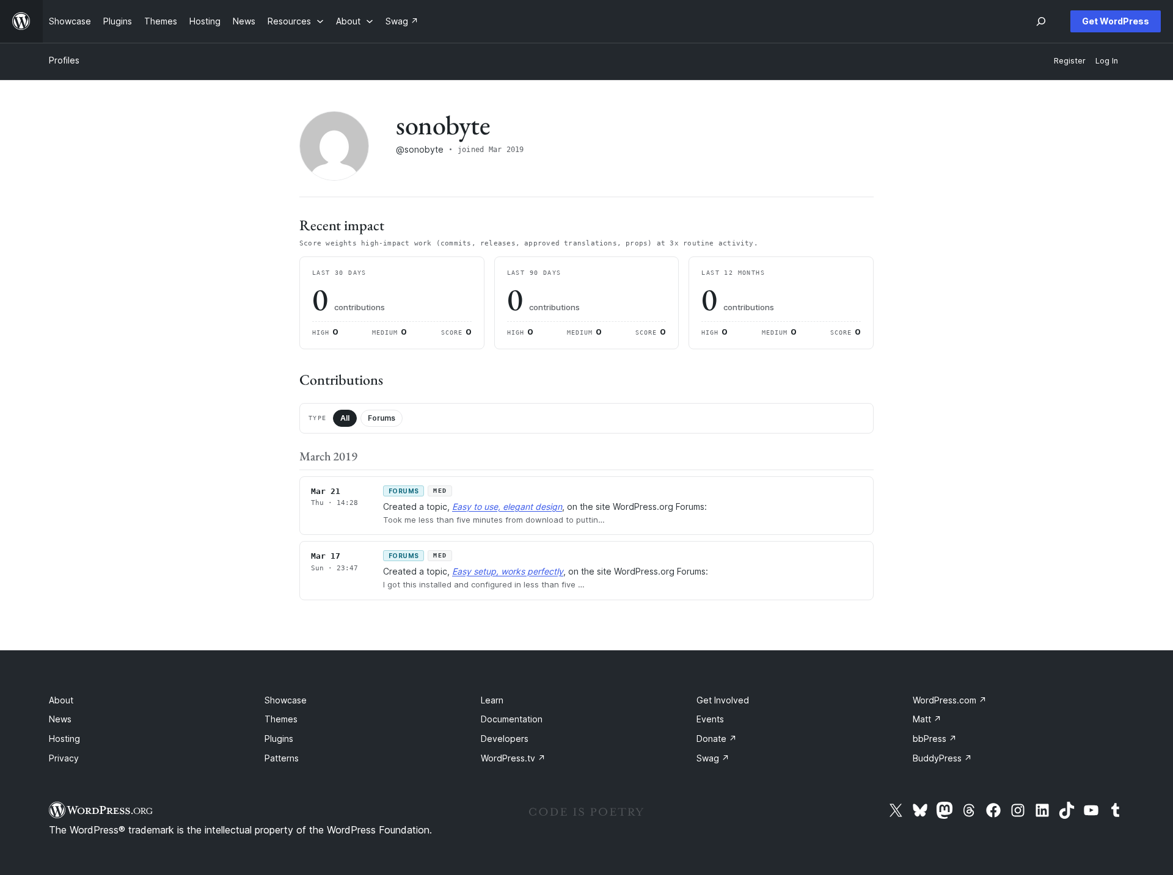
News (60, 719)
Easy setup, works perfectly (507, 571)
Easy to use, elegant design (507, 506)
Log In (1106, 60)
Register (1070, 60)
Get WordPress (1115, 21)
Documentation (512, 719)
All (344, 418)
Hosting (64, 738)
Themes (281, 719)
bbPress (935, 738)
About (61, 700)
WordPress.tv (513, 758)
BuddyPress (942, 758)
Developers (504, 738)
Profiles (64, 60)
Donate (716, 738)
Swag (712, 758)
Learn (492, 700)
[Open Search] (1041, 21)
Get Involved (722, 700)
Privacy (64, 758)
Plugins (279, 738)
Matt (927, 719)
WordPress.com (950, 700)
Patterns (282, 758)
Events (710, 719)
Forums (381, 418)
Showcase (286, 700)
